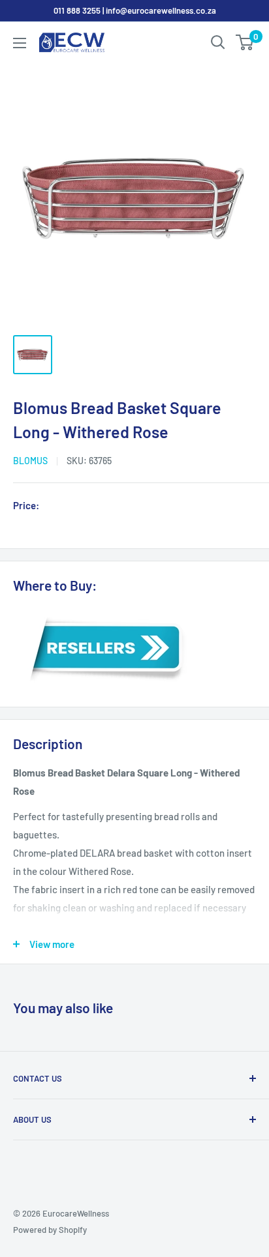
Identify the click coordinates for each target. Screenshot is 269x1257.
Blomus (30, 460)
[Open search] (218, 42)
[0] (245, 42)
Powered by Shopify (50, 1229)
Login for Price (80, 506)
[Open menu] (19, 43)
